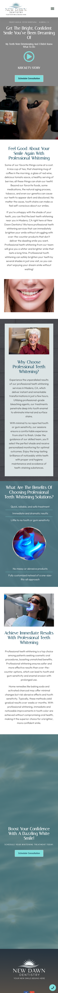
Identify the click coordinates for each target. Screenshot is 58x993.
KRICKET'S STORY (29, 68)
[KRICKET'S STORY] (29, 56)
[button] (52, 8)
